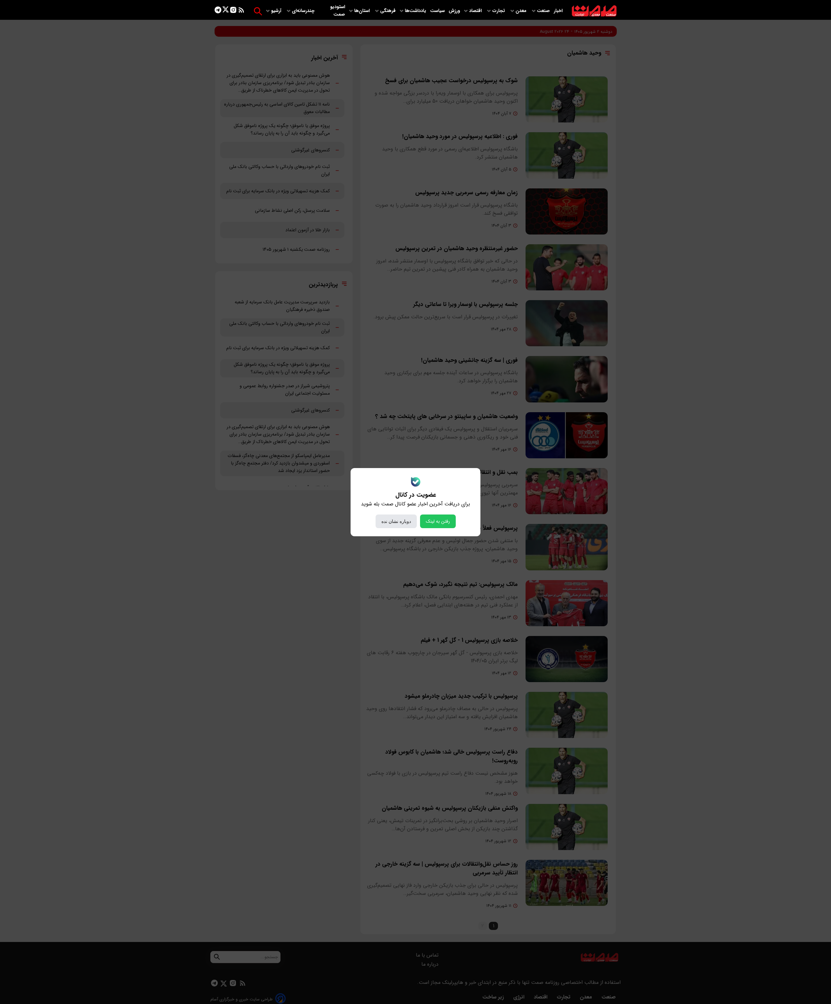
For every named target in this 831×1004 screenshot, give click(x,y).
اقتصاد (476, 11)
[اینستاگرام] (233, 11)
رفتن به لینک (438, 521)
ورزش (454, 11)
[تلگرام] (218, 11)
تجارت (499, 11)
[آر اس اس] (241, 11)
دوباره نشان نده (396, 521)
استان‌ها (362, 11)
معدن (521, 11)
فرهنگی (388, 11)
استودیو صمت (337, 10)
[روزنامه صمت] (594, 11)
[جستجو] (258, 11)
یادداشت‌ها (416, 11)
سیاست (438, 11)
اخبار (558, 11)
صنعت (544, 11)
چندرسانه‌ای (304, 11)
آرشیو (277, 11)
